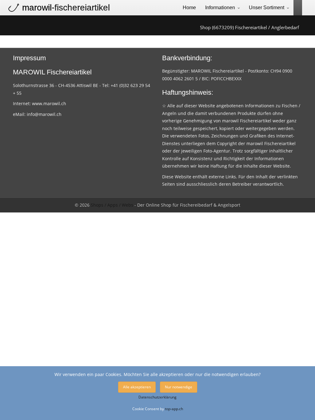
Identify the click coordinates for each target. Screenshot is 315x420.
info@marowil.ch (44, 114)
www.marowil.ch (49, 103)
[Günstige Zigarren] (295, 7)
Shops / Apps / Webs (112, 205)
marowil (66, 7)
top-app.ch (174, 408)
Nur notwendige (178, 387)
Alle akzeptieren (137, 387)
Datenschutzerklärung (157, 397)
